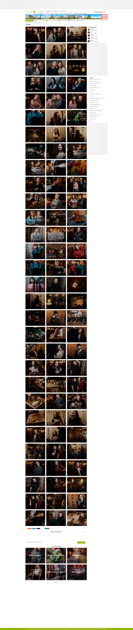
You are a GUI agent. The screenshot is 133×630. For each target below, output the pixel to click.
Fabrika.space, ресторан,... (72, 562)
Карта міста (65, 13)
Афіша (56, 11)
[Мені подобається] (83, 528)
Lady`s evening (76, 555)
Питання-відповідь (76, 13)
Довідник (48, 11)
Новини (41, 11)
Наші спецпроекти (83, 13)
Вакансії (57, 13)
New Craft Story (77, 572)
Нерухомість (52, 13)
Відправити (81, 542)
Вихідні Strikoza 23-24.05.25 (56, 572)
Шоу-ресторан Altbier (29, 562)
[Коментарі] (84, 528)
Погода (60, 13)
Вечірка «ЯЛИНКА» (35, 555)
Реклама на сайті (41, 13)
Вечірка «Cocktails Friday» (56, 555)
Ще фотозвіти (56, 582)
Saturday (91, 34)
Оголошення (47, 13)
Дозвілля (63, 11)
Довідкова (70, 13)
